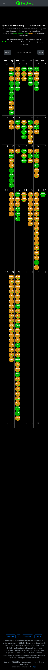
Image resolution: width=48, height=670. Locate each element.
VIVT (17, 218)
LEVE (11, 325)
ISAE (24, 126)
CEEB (11, 165)
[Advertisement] (24, 13)
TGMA (30, 141)
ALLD (11, 150)
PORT (36, 247)
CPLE (11, 204)
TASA (18, 403)
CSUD (30, 68)
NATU (11, 126)
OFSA (11, 340)
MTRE (17, 204)
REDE (11, 180)
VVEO (18, 417)
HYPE (18, 199)
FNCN (17, 320)
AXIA (36, 194)
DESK (37, 160)
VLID (11, 213)
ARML (17, 68)
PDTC (36, 242)
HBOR (17, 335)
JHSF (18, 121)
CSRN (30, 126)
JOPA (37, 223)
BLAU (11, 281)
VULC (24, 160)
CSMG (36, 204)
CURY (18, 301)
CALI (11, 160)
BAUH (11, 276)
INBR (18, 150)
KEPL (24, 73)
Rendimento (6, 42)
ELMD (36, 218)
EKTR (37, 121)
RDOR (36, 83)
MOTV (30, 150)
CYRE (30, 199)
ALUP (37, 150)
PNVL (37, 78)
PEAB (18, 364)
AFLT (24, 121)
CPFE (37, 199)
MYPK (17, 88)
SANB (36, 175)
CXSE (37, 208)
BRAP (11, 286)
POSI (17, 378)
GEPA (18, 330)
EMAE (11, 121)
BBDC (11, 68)
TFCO (18, 408)
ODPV (11, 102)
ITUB (11, 97)
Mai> (41, 52)
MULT (30, 73)
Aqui (34, 667)
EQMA (11, 315)
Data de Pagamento (20, 33)
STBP (30, 83)
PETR (30, 213)
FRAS (11, 208)
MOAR (36, 73)
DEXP (11, 305)
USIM (30, 223)
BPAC (11, 155)
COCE (17, 296)
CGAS (17, 78)
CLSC (18, 291)
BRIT (30, 194)
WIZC (11, 359)
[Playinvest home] (25, 3)
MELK (11, 330)
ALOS (18, 276)
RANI (36, 252)
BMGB (11, 199)
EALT (36, 213)
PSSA (24, 131)
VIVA (11, 349)
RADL (24, 78)
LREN (18, 83)
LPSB (18, 349)
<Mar (7, 52)
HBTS (30, 204)
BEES (11, 78)
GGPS (30, 131)
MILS (11, 175)
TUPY (37, 262)
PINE (30, 136)
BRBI (24, 68)
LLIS (36, 238)
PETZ (18, 369)
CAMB (17, 73)
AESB (11, 194)
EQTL (18, 315)
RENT (11, 107)
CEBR (18, 286)
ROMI (24, 136)
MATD (17, 354)
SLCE (18, 393)
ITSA (11, 93)
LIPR (36, 233)
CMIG (11, 296)
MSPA (11, 335)
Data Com (32, 33)
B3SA (37, 68)
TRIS (24, 199)
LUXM (30, 208)
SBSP (30, 218)
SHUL (37, 88)
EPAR (18, 310)
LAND (37, 228)
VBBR (30, 160)
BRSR (43, 194)
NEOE (36, 170)
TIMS (18, 126)
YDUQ (36, 267)
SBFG (37, 257)
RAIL (17, 383)
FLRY (11, 88)
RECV (24, 194)
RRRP (18, 388)
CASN (11, 291)
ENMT (36, 126)
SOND (17, 398)
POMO (30, 78)
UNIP (11, 112)
